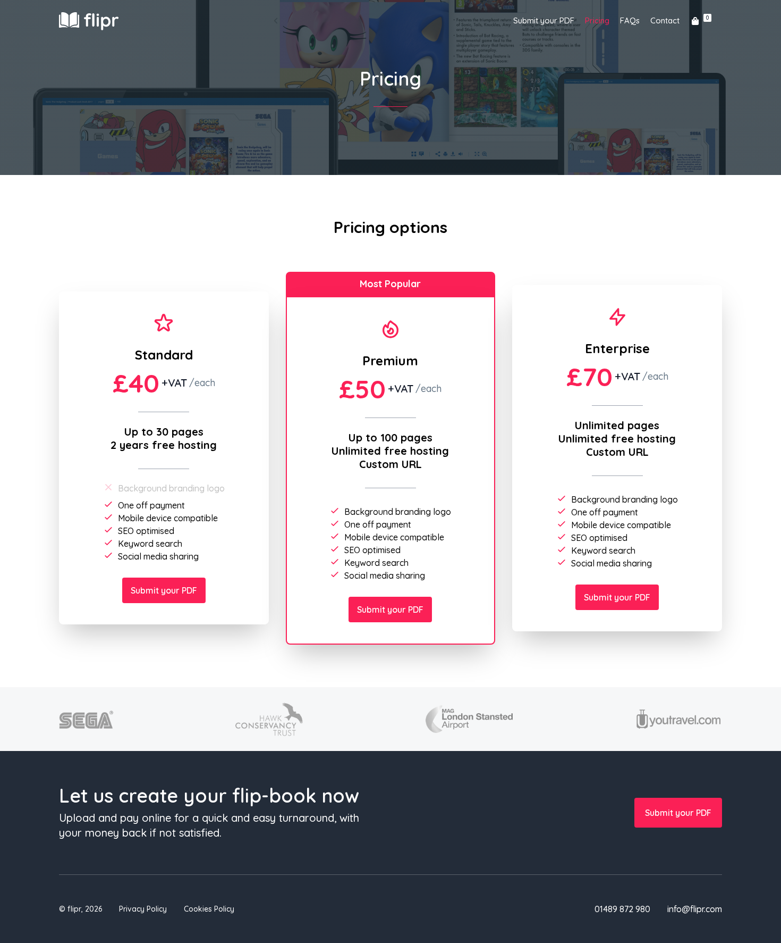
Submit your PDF (543, 20)
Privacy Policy (143, 909)
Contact (665, 20)
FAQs (630, 20)
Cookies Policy (209, 909)
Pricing (597, 20)
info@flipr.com (694, 909)
